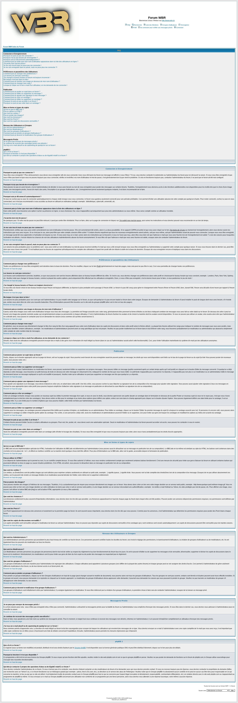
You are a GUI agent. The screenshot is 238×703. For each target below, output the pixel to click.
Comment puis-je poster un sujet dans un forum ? (21, 92)
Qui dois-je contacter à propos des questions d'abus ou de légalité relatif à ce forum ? (35, 155)
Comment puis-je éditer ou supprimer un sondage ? (22, 99)
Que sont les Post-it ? (11, 119)
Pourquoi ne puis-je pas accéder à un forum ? (20, 101)
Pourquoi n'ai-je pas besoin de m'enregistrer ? (20, 58)
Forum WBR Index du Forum (13, 47)
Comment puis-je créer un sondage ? (17, 97)
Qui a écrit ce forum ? (11, 152)
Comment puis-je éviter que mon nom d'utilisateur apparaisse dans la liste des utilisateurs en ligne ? (40, 62)
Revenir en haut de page (12, 180)
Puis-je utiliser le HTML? (12, 111)
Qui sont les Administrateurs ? (14, 127)
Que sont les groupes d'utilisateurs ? (17, 131)
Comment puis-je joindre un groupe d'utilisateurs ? (22, 133)
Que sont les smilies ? (11, 113)
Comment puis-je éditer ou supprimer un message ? (22, 93)
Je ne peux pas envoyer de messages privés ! (20, 141)
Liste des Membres (152, 25)
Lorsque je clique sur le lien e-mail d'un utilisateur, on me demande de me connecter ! (35, 85)
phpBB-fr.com (123, 699)
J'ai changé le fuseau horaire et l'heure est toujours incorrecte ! (26, 78)
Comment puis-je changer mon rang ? (17, 83)
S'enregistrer (185, 25)
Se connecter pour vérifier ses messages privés (156, 27)
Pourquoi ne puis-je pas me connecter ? (18, 56)
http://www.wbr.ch (168, 20)
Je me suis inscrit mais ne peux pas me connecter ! (22, 65)
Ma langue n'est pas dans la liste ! (16, 79)
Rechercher (138, 25)
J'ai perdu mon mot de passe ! (14, 63)
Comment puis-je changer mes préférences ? (20, 74)
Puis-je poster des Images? (13, 115)
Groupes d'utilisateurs (169, 25)
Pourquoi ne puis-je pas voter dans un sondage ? (21, 103)
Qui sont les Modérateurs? (13, 129)
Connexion (179, 27)
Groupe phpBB (80, 648)
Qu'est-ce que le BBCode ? (13, 109)
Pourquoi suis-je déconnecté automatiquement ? (21, 60)
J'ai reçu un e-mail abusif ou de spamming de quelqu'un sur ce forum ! (29, 145)
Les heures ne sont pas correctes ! (16, 76)
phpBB (115, 698)
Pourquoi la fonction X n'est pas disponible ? (20, 154)
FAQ (128, 25)
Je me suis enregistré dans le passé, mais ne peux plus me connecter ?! (30, 67)
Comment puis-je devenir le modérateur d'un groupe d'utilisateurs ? (28, 135)
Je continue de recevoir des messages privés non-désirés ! (25, 143)
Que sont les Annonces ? (12, 117)
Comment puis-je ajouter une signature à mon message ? (24, 95)
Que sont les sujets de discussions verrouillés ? (21, 121)
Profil (134, 27)
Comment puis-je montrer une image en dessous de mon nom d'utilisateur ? (31, 81)
